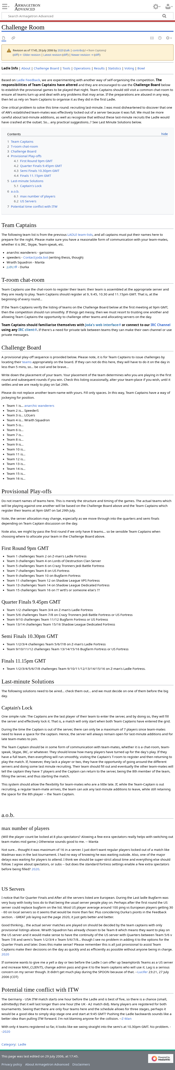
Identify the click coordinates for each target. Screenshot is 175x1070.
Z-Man (126, 1018)
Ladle (22, 1044)
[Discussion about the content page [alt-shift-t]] (13, 38)
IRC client (26, 330)
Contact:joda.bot (35, 257)
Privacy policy (11, 1064)
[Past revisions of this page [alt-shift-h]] (160, 38)
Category (8, 1044)
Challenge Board (46, 68)
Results (99, 68)
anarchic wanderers (39, 405)
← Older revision (30, 55)
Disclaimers (81, 1064)
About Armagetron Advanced (47, 1064)
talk (67, 50)
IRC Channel (161, 325)
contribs (78, 50)
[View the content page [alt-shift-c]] (3, 38)
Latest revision (52, 55)
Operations (82, 68)
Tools (66, 68)
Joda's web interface (101, 325)
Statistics (114, 68)
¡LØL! (10, 267)
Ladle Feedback (28, 80)
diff (16, 55)
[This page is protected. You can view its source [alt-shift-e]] (152, 38)
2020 (35, 869)
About (25, 68)
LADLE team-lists (80, 234)
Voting (129, 68)
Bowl (141, 68)
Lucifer (142, 972)
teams (27, 362)
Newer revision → (82, 55)
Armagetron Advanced (27, 7)
